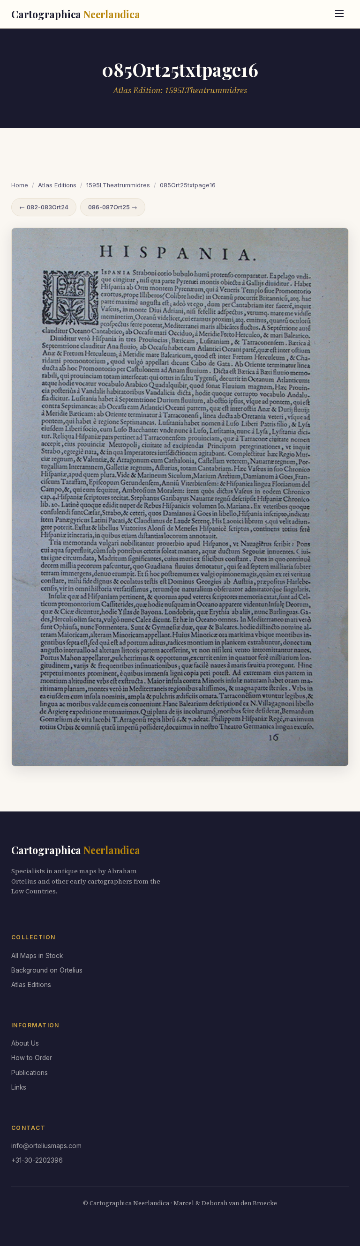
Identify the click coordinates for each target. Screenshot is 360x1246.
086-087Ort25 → (112, 207)
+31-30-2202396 (37, 1160)
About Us (25, 1043)
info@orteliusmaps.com (46, 1146)
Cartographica (75, 14)
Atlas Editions (57, 185)
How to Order (31, 1058)
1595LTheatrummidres (118, 185)
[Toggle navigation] (339, 14)
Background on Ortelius (46, 970)
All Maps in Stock (37, 955)
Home (19, 185)
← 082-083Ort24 (43, 207)
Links (18, 1087)
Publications (29, 1072)
